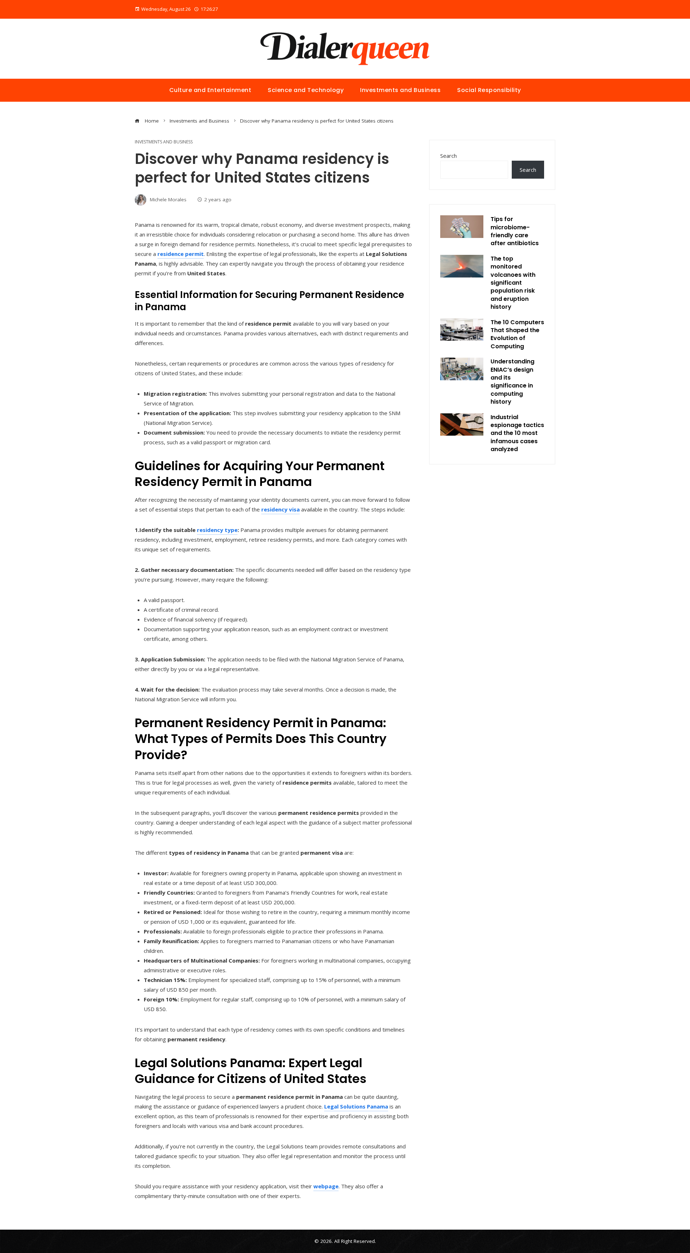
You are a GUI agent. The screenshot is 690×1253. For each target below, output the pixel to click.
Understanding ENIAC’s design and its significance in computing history (512, 381)
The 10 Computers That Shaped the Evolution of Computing (517, 334)
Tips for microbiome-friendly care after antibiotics (515, 231)
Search (448, 155)
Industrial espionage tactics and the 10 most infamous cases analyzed (517, 433)
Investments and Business (164, 142)
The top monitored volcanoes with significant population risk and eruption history (513, 282)
